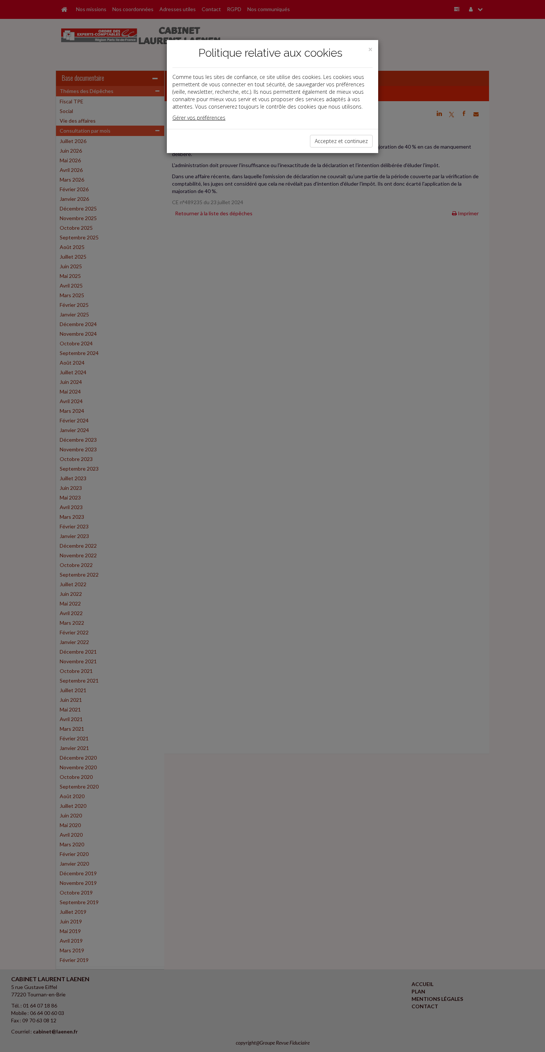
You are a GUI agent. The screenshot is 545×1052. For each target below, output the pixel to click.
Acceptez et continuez (341, 141)
